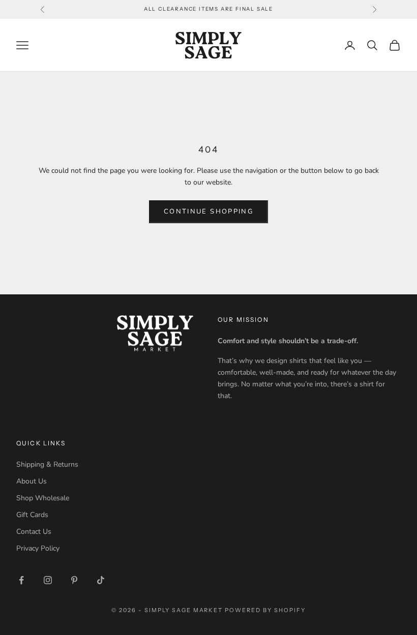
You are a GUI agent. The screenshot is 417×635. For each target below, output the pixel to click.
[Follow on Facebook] (21, 580)
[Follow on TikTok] (101, 580)
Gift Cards (32, 515)
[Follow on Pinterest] (74, 580)
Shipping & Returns (47, 464)
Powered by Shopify (265, 610)
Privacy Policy (37, 548)
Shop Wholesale (42, 498)
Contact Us (33, 531)
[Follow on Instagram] (48, 580)
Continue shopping (208, 211)
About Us (31, 481)
